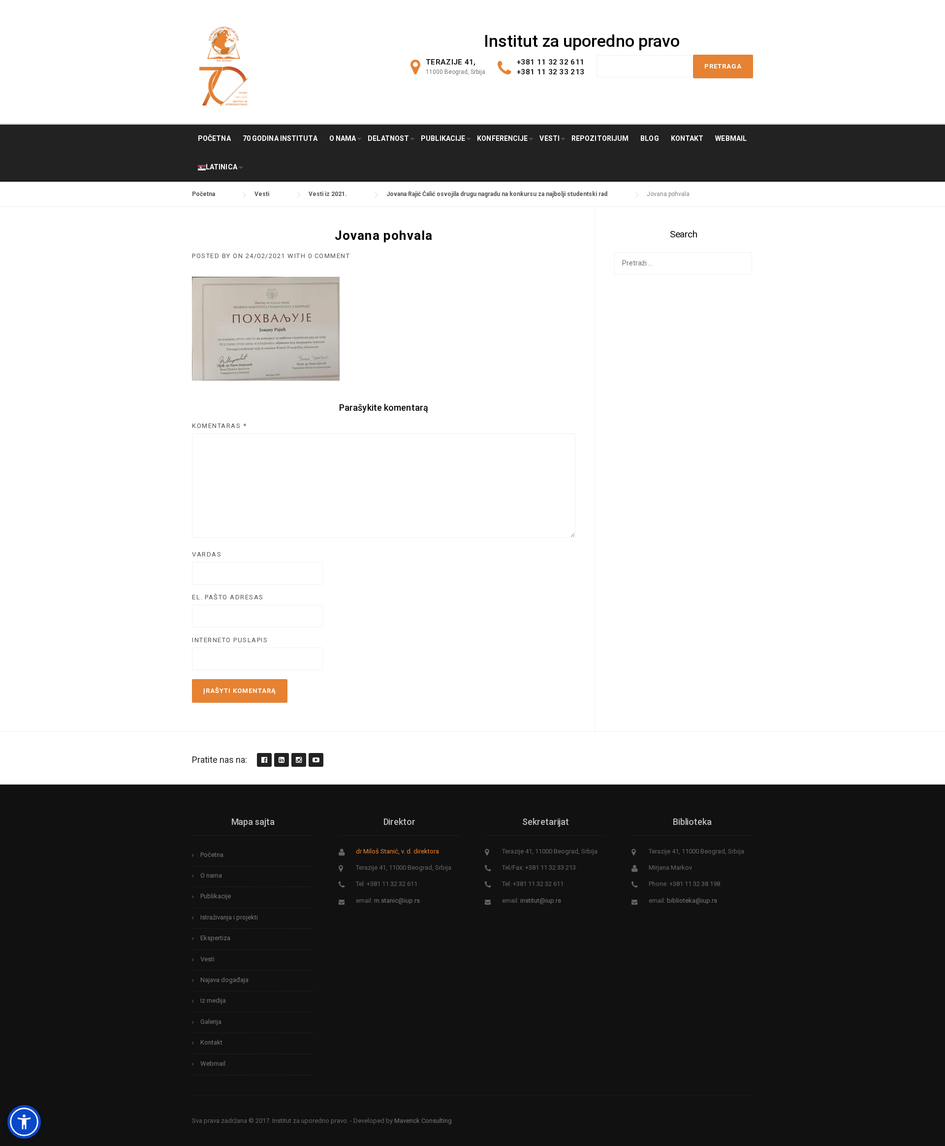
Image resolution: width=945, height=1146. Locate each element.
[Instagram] (298, 760)
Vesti (549, 138)
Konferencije (502, 138)
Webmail (212, 1063)
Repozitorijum (600, 138)
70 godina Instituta (280, 138)
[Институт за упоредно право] (223, 41)
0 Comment (329, 256)
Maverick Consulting (423, 1120)
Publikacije (443, 138)
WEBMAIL (731, 138)
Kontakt (687, 138)
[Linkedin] (281, 760)
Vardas (206, 554)
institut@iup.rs (540, 900)
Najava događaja (224, 979)
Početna (214, 138)
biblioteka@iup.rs (692, 900)
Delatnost (388, 138)
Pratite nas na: (219, 759)
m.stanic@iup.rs (397, 900)
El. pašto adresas (228, 597)
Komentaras (219, 425)
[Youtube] (315, 760)
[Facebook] (264, 760)
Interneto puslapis (230, 640)
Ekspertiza (215, 938)
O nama (342, 138)
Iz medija (213, 1000)
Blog (649, 138)
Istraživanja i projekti (229, 917)
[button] (24, 1122)
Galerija (210, 1021)
